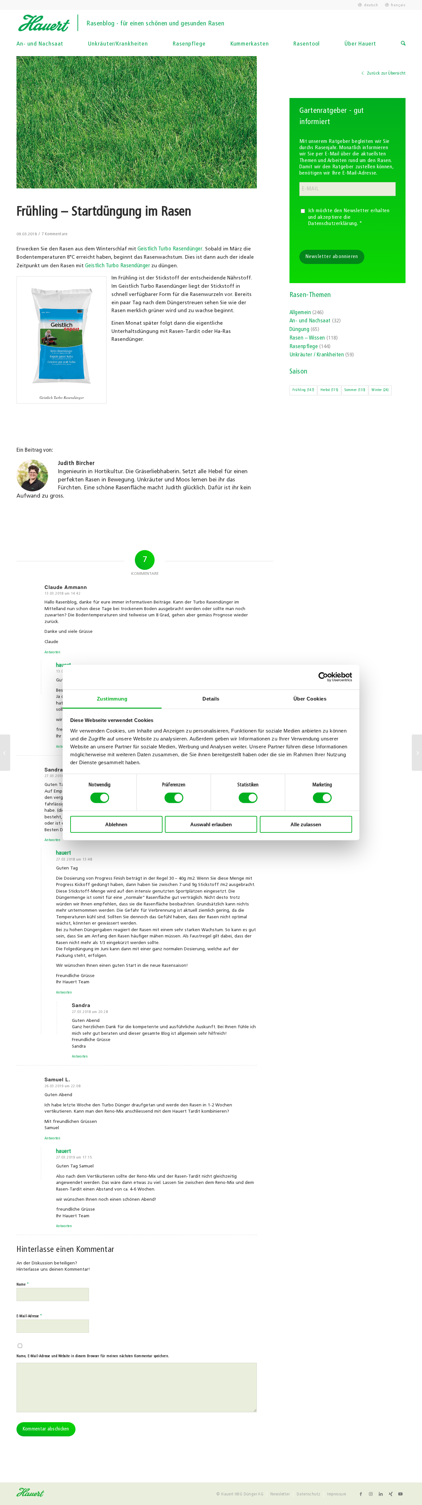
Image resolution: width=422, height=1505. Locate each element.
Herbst (329, 390)
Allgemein (300, 312)
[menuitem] (368, 5)
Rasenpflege (303, 346)
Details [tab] (210, 698)
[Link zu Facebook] (361, 1494)
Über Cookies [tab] (309, 698)
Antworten (52, 652)
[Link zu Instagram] (371, 1494)
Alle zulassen (305, 824)
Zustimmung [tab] (112, 698)
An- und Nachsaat (310, 321)
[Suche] (403, 44)
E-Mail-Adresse (29, 1316)
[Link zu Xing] (391, 1494)
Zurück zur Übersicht (386, 73)
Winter (380, 390)
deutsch (371, 5)
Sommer (355, 390)
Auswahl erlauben (211, 824)
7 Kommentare (55, 234)
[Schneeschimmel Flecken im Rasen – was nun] (5, 753)
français (398, 5)
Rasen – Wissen (307, 338)
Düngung (299, 329)
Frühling (303, 390)
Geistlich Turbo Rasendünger (169, 249)
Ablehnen (116, 824)
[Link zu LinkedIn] (381, 1494)
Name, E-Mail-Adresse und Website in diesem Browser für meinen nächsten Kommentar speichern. (92, 1356)
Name (22, 1284)
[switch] (174, 798)
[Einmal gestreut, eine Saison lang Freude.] (417, 753)
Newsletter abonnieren (332, 256)
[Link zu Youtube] (401, 1494)
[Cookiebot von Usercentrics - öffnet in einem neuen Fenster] (323, 677)
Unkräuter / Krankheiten (316, 355)
